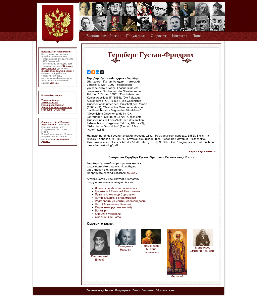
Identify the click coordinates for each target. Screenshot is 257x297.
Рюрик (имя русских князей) (113, 207)
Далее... (54, 83)
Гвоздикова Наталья (52, 105)
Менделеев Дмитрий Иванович (202, 249)
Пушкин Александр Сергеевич (115, 194)
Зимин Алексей (49, 102)
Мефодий (177, 276)
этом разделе (61, 139)
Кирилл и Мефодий (108, 213)
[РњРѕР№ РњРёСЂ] (97, 72)
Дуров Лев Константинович (56, 107)
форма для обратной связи (56, 71)
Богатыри (101, 210)
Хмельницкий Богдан (108, 216)
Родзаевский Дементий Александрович (120, 200)
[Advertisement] (181, 102)
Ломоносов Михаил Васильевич (116, 188)
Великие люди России (103, 36)
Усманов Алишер (50, 100)
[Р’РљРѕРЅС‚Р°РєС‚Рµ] (89, 72)
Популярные (135, 36)
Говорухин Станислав (53, 110)
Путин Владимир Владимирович (116, 197)
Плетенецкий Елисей (99, 258)
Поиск (197, 36)
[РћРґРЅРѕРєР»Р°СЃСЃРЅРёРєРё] (93, 72)
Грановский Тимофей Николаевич (117, 191)
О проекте (159, 36)
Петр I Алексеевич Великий (113, 204)
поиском (132, 172)
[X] (102, 72)
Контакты (179, 36)
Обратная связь (165, 290)
